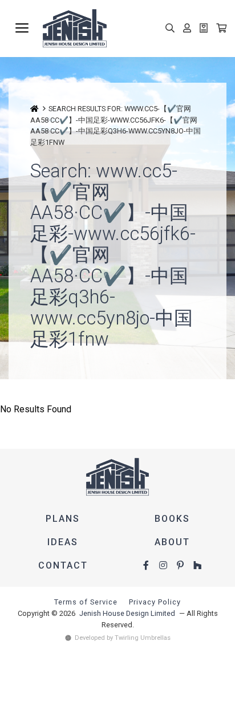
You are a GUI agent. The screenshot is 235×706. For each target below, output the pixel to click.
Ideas (62, 542)
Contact (63, 565)
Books (172, 518)
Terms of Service (86, 602)
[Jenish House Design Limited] (134, 28)
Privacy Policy (155, 602)
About (172, 542)
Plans (63, 518)
